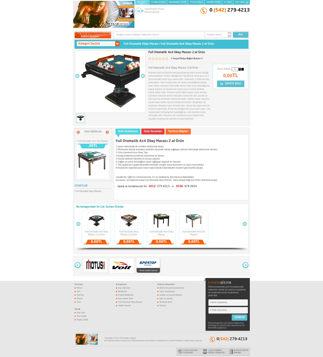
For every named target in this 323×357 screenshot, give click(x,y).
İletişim (228, 2)
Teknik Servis (158, 2)
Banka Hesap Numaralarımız (171, 288)
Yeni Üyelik (82, 316)
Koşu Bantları (124, 288)
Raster (80, 299)
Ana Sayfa (142, 2)
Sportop (80, 295)
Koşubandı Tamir (177, 2)
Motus (79, 288)
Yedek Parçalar (124, 306)
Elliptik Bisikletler (126, 295)
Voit (78, 292)
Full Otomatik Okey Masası (141, 44)
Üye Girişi (240, 2)
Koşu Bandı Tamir (125, 299)
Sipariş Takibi (213, 2)
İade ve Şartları (166, 299)
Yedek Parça (196, 2)
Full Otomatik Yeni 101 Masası (93, 141)
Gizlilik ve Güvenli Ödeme (170, 295)
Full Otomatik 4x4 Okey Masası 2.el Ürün (187, 44)
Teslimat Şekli (165, 302)
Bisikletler (122, 292)
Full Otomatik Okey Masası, (88, 191)
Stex (79, 302)
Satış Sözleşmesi (167, 292)
